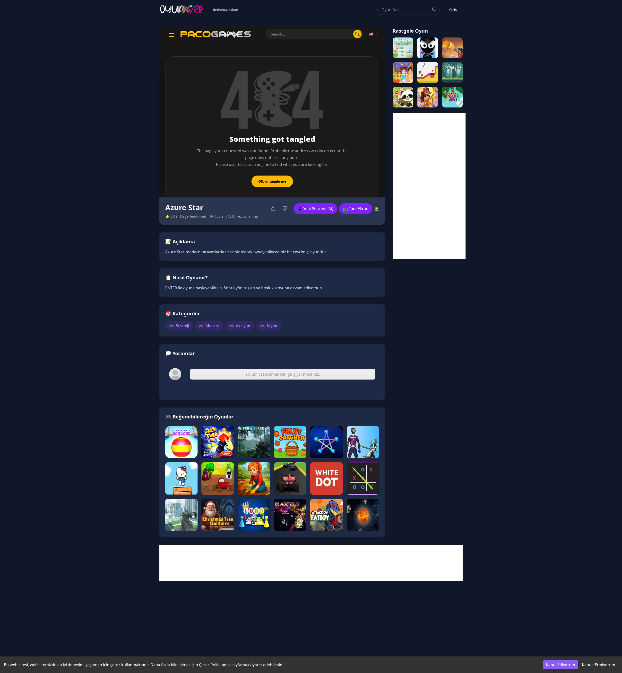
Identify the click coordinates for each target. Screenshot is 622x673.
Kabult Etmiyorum (598, 664)
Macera (209, 325)
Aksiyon (239, 325)
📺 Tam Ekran (355, 208)
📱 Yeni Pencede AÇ (315, 208)
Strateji (179, 325)
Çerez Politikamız (215, 664)
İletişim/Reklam (225, 10)
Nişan (268, 325)
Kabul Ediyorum (560, 664)
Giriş (453, 9)
